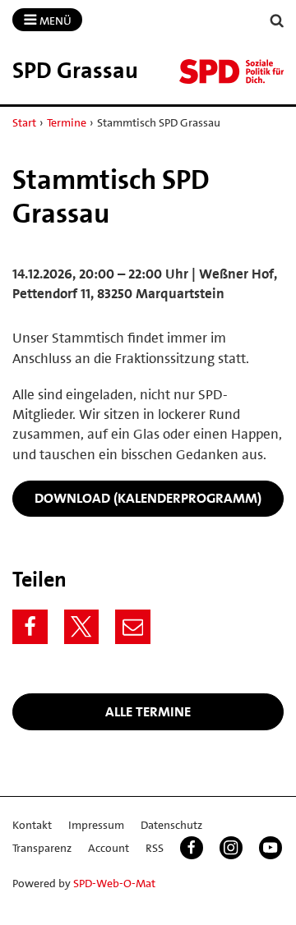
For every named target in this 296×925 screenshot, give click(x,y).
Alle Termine (148, 711)
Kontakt (32, 824)
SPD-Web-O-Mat (114, 883)
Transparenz (42, 847)
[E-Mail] (132, 627)
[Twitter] (81, 627)
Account (108, 847)
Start (24, 122)
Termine (66, 122)
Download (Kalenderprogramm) (148, 498)
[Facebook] (30, 627)
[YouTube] (270, 847)
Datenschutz (171, 824)
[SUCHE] (277, 21)
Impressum (96, 824)
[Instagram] (231, 847)
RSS (155, 847)
